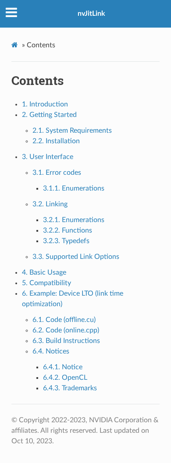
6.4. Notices (50, 351)
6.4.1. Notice (62, 367)
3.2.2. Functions (67, 230)
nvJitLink (91, 13)
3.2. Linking (50, 204)
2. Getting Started (49, 114)
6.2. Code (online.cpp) (65, 330)
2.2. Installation (56, 141)
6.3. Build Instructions (66, 340)
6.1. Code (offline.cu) (64, 319)
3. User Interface (47, 156)
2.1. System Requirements (72, 130)
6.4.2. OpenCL (65, 377)
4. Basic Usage (44, 272)
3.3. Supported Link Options (75, 256)
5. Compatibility (46, 282)
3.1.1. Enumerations (73, 188)
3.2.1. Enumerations (73, 219)
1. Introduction (45, 104)
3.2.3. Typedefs (66, 240)
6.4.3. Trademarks (70, 388)
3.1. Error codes (56, 172)
